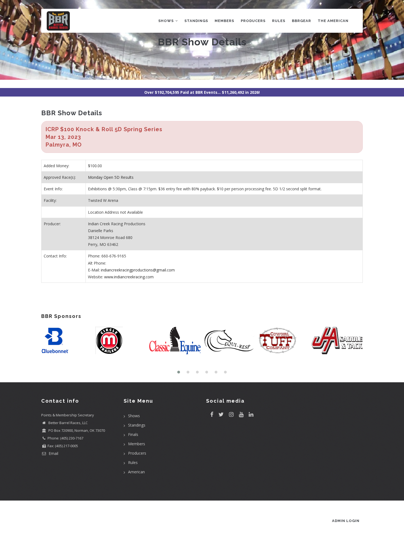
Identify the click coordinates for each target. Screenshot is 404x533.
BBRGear (301, 21)
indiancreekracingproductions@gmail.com (138, 270)
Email (53, 453)
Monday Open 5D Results (111, 177)
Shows (166, 21)
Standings (196, 21)
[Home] (58, 20)
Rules (278, 21)
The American (333, 21)
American (136, 471)
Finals (133, 434)
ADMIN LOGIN (345, 521)
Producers (253, 21)
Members (224, 21)
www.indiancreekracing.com (129, 276)
